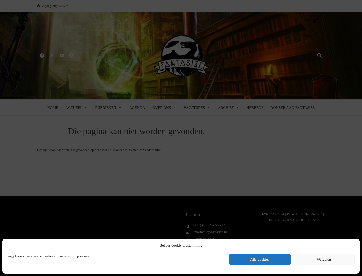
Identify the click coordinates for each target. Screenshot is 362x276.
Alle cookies (259, 259)
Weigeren (324, 259)
